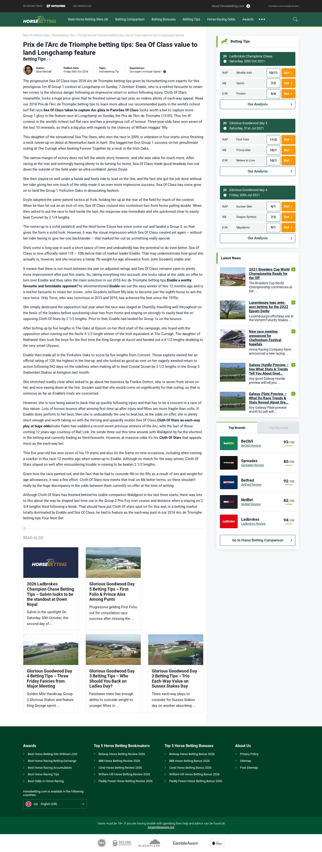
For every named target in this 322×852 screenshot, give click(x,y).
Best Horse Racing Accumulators (50, 767)
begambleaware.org (161, 827)
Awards (248, 19)
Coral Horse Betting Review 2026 (120, 767)
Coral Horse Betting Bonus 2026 (190, 767)
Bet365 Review (251, 445)
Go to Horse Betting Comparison (257, 540)
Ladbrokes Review (253, 523)
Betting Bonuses (164, 19)
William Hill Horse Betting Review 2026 (124, 774)
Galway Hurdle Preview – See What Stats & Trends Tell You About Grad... (269, 369)
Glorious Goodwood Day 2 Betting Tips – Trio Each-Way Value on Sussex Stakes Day (174, 678)
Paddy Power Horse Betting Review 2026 (126, 781)
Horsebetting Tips (63, 35)
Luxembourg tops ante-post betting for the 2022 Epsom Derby (268, 306)
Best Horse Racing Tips (43, 774)
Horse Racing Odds (221, 19)
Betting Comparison (129, 19)
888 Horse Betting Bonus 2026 (189, 761)
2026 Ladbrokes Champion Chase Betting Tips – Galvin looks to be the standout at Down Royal (50, 594)
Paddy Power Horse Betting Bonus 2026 (195, 781)
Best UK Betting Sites (36, 35)
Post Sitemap (249, 767)
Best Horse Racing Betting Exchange (52, 761)
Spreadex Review (252, 465)
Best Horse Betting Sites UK (88, 19)
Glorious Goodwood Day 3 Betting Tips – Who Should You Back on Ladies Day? (112, 678)
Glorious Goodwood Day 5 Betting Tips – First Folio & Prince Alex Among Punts (112, 591)
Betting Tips (191, 19)
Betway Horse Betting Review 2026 (122, 754)
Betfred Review (251, 484)
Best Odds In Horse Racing (46, 781)
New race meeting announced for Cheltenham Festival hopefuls (265, 337)
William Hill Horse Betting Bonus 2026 (194, 774)
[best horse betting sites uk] (44, 19)
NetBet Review (251, 504)
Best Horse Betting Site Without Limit (52, 754)
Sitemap (245, 761)
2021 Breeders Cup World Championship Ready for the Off (269, 273)
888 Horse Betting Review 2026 (119, 761)
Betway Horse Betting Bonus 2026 (192, 754)
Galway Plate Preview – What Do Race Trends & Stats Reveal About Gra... (268, 398)
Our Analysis (258, 104)
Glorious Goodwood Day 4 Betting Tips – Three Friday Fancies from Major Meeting (49, 678)
